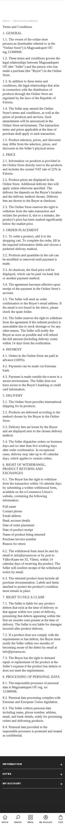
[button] (18, 819)
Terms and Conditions (25, 20)
